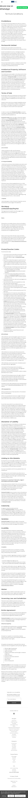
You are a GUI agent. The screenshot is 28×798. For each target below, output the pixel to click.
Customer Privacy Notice (14, 729)
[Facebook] (14, 713)
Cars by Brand (14, 750)
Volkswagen (14, 756)
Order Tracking (14, 722)
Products (14, 747)
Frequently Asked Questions (14, 727)
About (14, 726)
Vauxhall (14, 757)
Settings (4, 796)
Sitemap (14, 737)
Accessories (14, 743)
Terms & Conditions (14, 733)
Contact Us (14, 735)
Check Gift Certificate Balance (14, 385)
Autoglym (14, 744)
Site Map (14, 734)
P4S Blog (14, 723)
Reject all (11, 796)
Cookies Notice (14, 731)
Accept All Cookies (20, 796)
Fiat (14, 760)
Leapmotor (14, 720)
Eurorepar (14, 746)
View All (14, 762)
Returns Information (14, 730)
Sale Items (14, 748)
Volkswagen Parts (14, 724)
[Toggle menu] (2, 2)
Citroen (14, 759)
